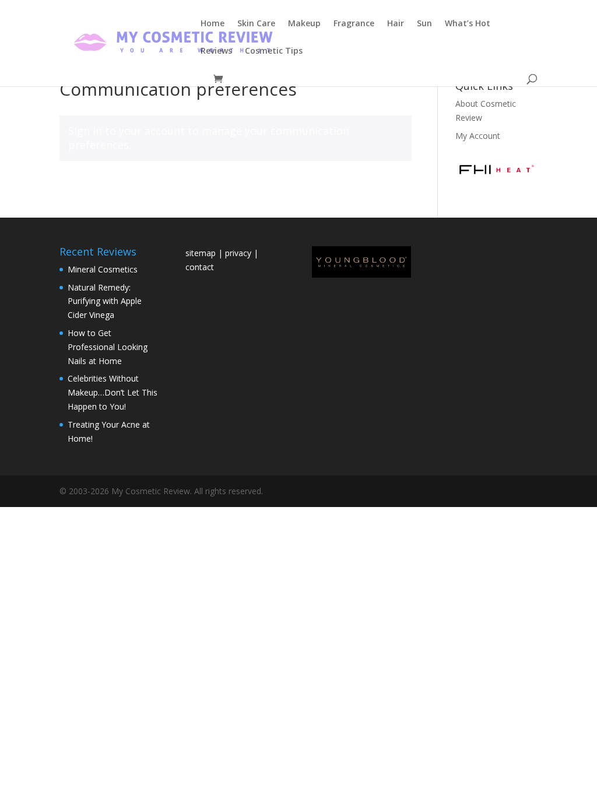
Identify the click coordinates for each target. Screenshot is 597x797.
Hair (395, 24)
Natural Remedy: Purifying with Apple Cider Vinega (105, 301)
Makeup (304, 24)
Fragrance (353, 24)
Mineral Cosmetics (103, 269)
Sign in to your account (126, 131)
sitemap (201, 252)
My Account (477, 135)
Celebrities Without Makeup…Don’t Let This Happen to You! (112, 392)
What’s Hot (467, 24)
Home (212, 24)
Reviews (216, 51)
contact (199, 266)
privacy (238, 252)
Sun (424, 24)
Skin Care (256, 24)
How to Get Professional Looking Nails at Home (108, 346)
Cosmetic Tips (274, 51)
